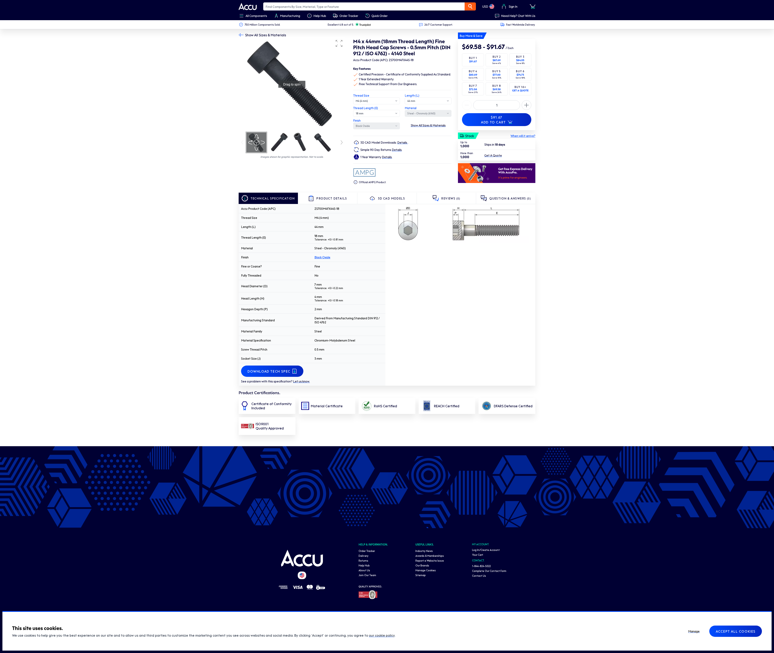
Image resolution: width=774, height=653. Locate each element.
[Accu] (248, 6)
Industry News (424, 550)
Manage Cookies (425, 570)
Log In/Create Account (486, 549)
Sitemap (420, 575)
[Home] (302, 558)
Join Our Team (367, 575)
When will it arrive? (523, 136)
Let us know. (301, 381)
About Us (364, 570)
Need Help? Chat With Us (518, 16)
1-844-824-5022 (481, 565)
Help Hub (364, 565)
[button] (339, 43)
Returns (363, 560)
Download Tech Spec (269, 371)
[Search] (470, 6)
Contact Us (479, 575)
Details (402, 142)
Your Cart (477, 554)
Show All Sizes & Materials (265, 35)
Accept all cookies (735, 631)
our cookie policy (382, 635)
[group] (292, 84)
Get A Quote (493, 155)
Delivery (363, 555)
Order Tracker (367, 550)
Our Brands (422, 565)
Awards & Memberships (429, 555)
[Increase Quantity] (467, 105)
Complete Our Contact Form (489, 570)
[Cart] (532, 6)
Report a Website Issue (429, 560)
